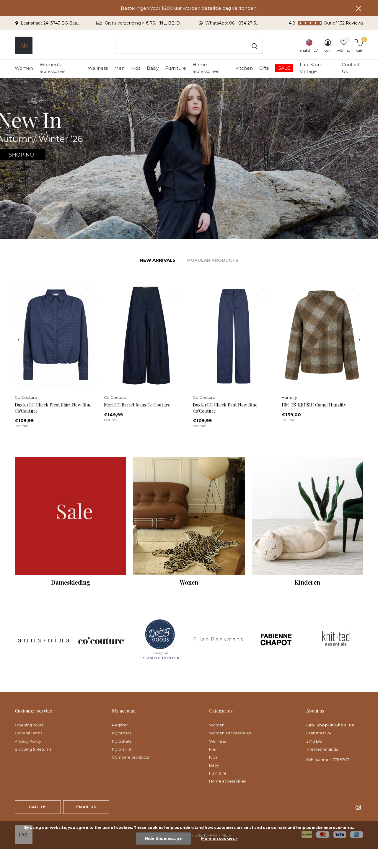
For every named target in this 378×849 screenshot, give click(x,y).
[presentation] (18, 340)
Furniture (175, 68)
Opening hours (29, 725)
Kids (135, 68)
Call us (38, 806)
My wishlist (122, 749)
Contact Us (351, 68)
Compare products (130, 757)
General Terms (28, 733)
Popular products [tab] (212, 260)
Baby (153, 68)
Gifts (264, 68)
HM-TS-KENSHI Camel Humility (314, 405)
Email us (86, 806)
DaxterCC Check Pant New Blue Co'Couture (225, 408)
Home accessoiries (206, 68)
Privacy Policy (28, 741)
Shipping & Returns (33, 749)
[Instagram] (358, 807)
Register (120, 725)
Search (254, 46)
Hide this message (163, 838)
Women (24, 68)
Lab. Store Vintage (311, 68)
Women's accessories (52, 68)
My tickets (121, 741)
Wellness (98, 68)
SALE (284, 68)
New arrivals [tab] (157, 260)
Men (119, 68)
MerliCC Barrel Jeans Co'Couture (137, 405)
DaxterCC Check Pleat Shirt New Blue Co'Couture (53, 408)
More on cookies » (219, 838)
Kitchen (244, 68)
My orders (121, 733)
